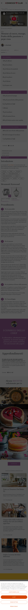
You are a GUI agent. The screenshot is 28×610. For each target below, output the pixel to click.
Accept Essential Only (14, 592)
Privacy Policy (14, 606)
